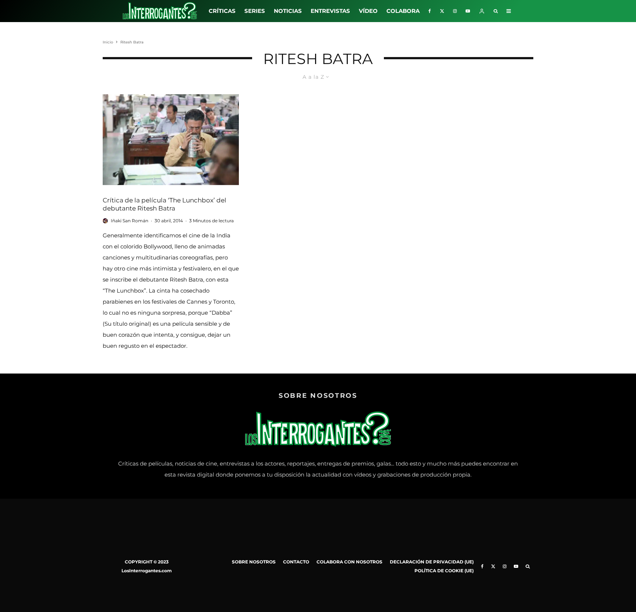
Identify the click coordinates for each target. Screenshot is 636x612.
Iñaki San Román (129, 220)
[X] (442, 11)
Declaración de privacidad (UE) (432, 562)
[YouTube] (467, 11)
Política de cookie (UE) (444, 570)
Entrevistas (330, 10)
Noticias (288, 10)
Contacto (296, 562)
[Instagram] (455, 11)
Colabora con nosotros (349, 562)
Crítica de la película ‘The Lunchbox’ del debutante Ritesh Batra (164, 204)
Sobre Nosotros (254, 562)
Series (254, 10)
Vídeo (368, 10)
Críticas (222, 10)
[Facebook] (429, 11)
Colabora (403, 10)
